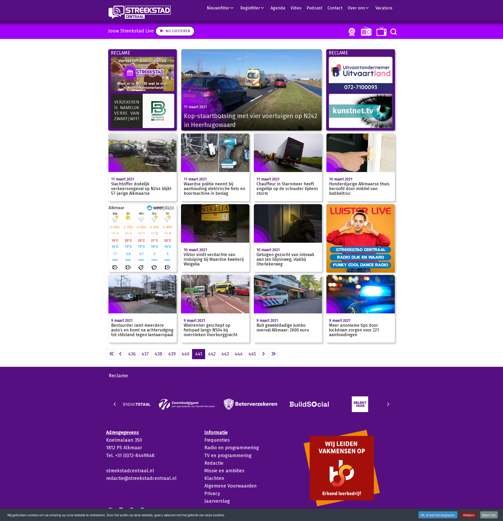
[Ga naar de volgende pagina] (263, 354)
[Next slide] (388, 404)
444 (239, 354)
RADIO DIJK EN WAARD (360, 257)
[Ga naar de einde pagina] (273, 354)
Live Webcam (350, 32)
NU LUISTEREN (365, 31)
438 (158, 354)
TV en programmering (228, 455)
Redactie (213, 463)
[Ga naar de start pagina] (111, 354)
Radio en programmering (231, 448)
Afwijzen (469, 515)
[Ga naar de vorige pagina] (120, 354)
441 (198, 354)
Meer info (489, 515)
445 (252, 354)
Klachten (214, 478)
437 (145, 354)
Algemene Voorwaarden (230, 486)
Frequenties (217, 440)
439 (172, 354)
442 (212, 354)
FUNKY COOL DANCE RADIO (360, 264)
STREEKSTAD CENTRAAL (360, 249)
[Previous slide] (115, 404)
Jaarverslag (217, 501)
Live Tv (380, 31)
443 (225, 354)
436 (132, 354)
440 (185, 354)
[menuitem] (222, 8)
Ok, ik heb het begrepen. (437, 515)
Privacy (212, 493)
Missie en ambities (224, 471)
